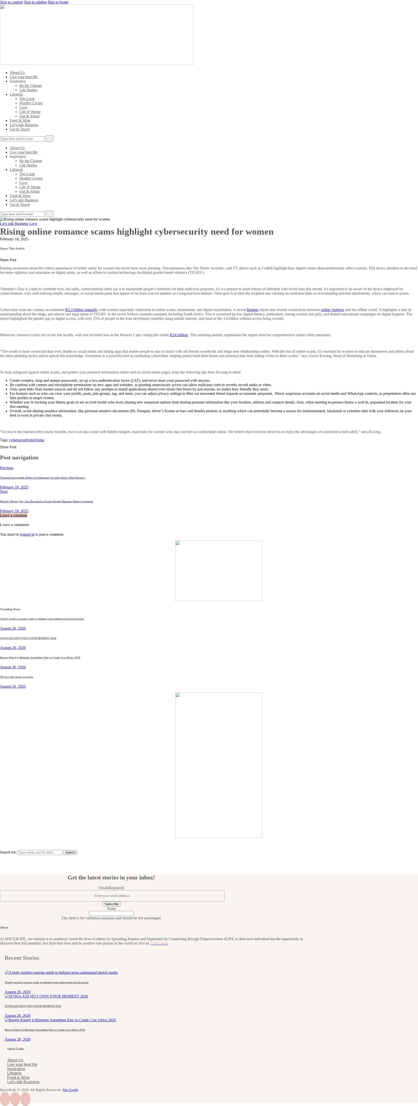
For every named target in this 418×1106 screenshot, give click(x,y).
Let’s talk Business (23, 1082)
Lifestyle (14, 1073)
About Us (15, 1060)
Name (111, 909)
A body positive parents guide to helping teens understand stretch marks (42, 618)
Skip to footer (58, 2)
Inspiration (16, 1069)
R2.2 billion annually (81, 310)
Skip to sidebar (35, 2)
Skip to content (11, 2)
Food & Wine (18, 1077)
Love (33, 223)
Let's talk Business (14, 223)
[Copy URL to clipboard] (50, 260)
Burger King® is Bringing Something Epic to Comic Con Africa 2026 (40, 657)
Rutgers (253, 310)
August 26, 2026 (13, 628)
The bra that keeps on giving (16, 676)
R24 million (179, 335)
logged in (27, 534)
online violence (332, 310)
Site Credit (70, 1090)
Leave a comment (13, 515)
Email (111, 888)
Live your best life (22, 1064)
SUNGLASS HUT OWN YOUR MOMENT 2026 (28, 638)
